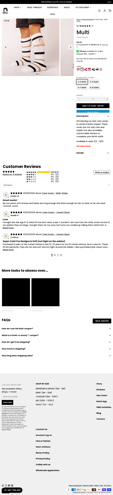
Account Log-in (44, 435)
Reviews (100, 389)
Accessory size (85, 78)
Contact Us (41, 429)
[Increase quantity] (107, 99)
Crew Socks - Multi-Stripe (55, 193)
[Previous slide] (6, 47)
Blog (98, 413)
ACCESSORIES (82, 7)
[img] (16, 193)
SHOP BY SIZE (42, 383)
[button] (92, 46)
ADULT (67, 7)
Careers (100, 419)
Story (99, 383)
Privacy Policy (43, 458)
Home (78, 19)
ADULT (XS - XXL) (44, 404)
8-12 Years (94, 88)
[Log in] (104, 10)
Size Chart (101, 395)
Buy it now (93, 112)
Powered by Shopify (79, 492)
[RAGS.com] (5, 10)
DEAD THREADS (34, 7)
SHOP (16, 7)
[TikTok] (3, 485)
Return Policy (42, 452)
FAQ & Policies (43, 441)
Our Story (107, 485)
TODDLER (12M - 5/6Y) (47, 396)
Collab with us (43, 464)
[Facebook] (9, 485)
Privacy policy (88, 485)
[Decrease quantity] (78, 99)
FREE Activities (103, 407)
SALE (52, 14)
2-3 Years (82, 82)
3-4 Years (94, 82)
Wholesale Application (47, 470)
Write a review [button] (102, 172)
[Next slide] (70, 47)
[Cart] (109, 10)
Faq (101, 485)
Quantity (79, 95)
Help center (102, 321)
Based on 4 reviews (12, 174)
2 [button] (55, 254)
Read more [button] (8, 228)
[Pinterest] (12, 485)
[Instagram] (6, 485)
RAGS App (101, 401)
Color (78, 66)
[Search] (98, 10)
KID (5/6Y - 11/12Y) (45, 400)
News (97, 485)
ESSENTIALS (52, 7)
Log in (109, 2)
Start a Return (43, 446)
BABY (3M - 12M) (44, 392)
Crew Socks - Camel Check (56, 212)
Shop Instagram (75, 485)
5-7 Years (82, 88)
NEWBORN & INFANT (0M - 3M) (50, 388)
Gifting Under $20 (88, 19)
